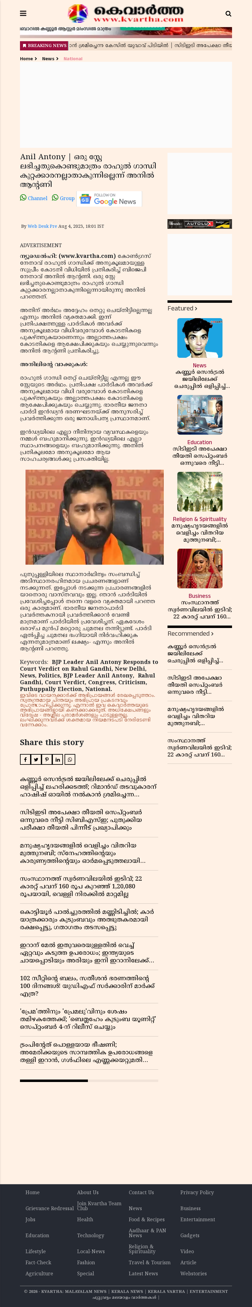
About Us (88, 1193)
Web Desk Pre (42, 226)
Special (85, 1274)
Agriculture (39, 1274)
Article (188, 1263)
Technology (90, 1236)
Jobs (30, 1220)
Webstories (193, 1274)
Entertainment (197, 1220)
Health (85, 1220)
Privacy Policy (197, 1193)
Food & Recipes (147, 1220)
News (48, 58)
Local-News (91, 1252)
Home (26, 58)
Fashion (86, 1263)
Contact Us (141, 1193)
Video (187, 1252)
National (73, 58)
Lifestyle (36, 1252)
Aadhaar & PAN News (147, 1233)
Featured (180, 308)
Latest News (143, 1274)
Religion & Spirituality (142, 1249)
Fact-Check (38, 1263)
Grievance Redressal (50, 1209)
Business (190, 1209)
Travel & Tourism (150, 1263)
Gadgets (189, 1236)
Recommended (188, 633)
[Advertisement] (126, 105)
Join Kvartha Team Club (99, 1206)
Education (37, 1236)
